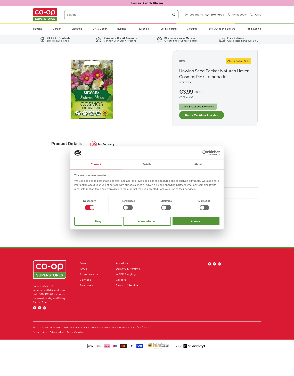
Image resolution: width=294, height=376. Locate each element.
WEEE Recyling (126, 274)
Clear (167, 14)
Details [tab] (147, 164)
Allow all (196, 221)
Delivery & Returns (128, 268)
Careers (121, 279)
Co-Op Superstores (51, 327)
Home (182, 61)
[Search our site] (174, 14)
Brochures (86, 285)
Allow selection (147, 221)
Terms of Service (127, 285)
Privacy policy (57, 332)
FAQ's (84, 268)
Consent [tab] (96, 164)
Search (84, 263)
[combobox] (114, 14)
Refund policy (40, 332)
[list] (147, 39)
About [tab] (198, 164)
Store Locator (89, 274)
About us (122, 263)
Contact (85, 279)
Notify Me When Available (201, 115)
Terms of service (75, 332)
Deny (98, 221)
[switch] (128, 207)
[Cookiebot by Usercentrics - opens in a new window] (205, 152)
